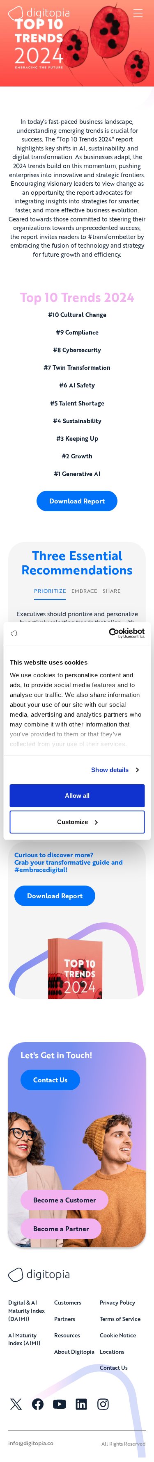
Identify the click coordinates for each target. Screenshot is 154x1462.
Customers (67, 1302)
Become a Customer (64, 1200)
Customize (72, 821)
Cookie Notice (118, 1335)
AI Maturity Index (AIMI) (24, 1339)
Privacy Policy (117, 1302)
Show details (110, 769)
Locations (112, 1351)
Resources (67, 1335)
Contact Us (50, 1079)
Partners (64, 1319)
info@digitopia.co (30, 1443)
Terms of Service (120, 1319)
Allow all (77, 795)
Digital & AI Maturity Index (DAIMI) (26, 1310)
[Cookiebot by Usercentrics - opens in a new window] (110, 633)
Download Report (77, 501)
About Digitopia (74, 1351)
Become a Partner (61, 1228)
